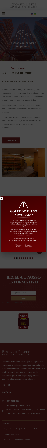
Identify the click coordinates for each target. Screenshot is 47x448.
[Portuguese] (35, 14)
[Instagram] (4, 385)
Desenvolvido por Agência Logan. (17, 440)
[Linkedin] (9, 385)
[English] (32, 14)
